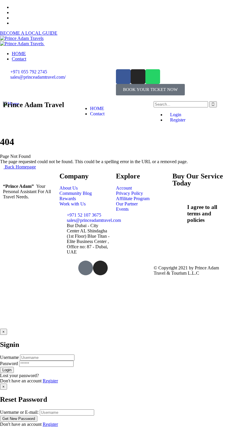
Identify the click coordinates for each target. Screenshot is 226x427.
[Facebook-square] (85, 268)
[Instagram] (138, 76)
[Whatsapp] (152, 76)
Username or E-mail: (19, 412)
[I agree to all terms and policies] (179, 205)
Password (9, 363)
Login (175, 114)
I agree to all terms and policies (202, 213)
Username (9, 357)
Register (177, 119)
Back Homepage (20, 166)
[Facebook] (123, 76)
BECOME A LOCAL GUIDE (28, 33)
